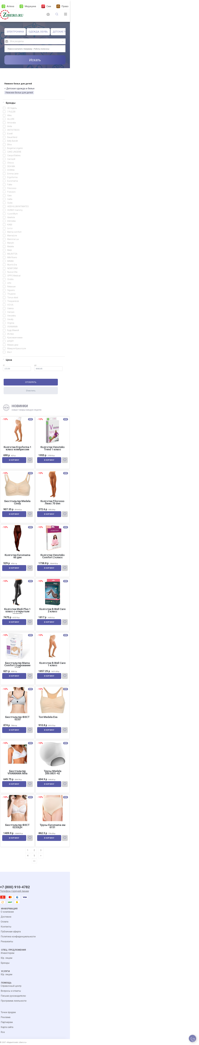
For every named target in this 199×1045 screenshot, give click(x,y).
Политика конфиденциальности (18, 936)
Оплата (4, 921)
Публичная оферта (11, 931)
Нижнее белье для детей (19, 92)
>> (34, 861)
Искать (35, 60)
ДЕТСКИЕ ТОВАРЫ (63, 31)
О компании (7, 911)
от (4, 365)
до (35, 365)
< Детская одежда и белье (19, 88)
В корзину (14, 460)
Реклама (5, 1017)
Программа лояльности (13, 1000)
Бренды (5, 963)
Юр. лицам (6, 958)
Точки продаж (8, 1012)
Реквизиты (7, 941)
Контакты (6, 926)
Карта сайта (7, 1027)
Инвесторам (7, 953)
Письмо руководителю (13, 995)
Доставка (6, 916)
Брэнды (10, 102)
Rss (3, 1032)
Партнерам (7, 1022)
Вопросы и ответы (11, 990)
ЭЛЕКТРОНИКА (15, 31)
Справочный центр (11, 986)
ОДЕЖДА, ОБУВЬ (38, 31)
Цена (9, 359)
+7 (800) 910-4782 (15, 887)
